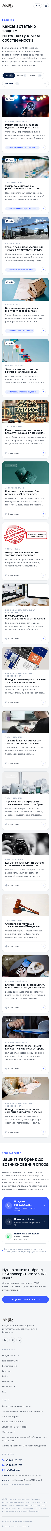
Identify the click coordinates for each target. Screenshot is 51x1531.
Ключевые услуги (10, 1360)
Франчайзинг (8, 1432)
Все (8, 75)
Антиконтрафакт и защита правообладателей (24, 1445)
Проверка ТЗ (8, 1386)
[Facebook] (5, 1340)
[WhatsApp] (19, 1340)
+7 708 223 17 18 (14, 1460)
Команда (6, 1371)
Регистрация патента (12, 1421)
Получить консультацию (24, 1299)
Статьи (35, 75)
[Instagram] (12, 1340)
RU (36, 5)
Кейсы (21, 75)
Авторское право (10, 1416)
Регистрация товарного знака (16, 1406)
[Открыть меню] (46, 5)
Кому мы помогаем (11, 1355)
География (7, 1381)
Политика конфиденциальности (15, 1526)
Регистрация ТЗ (9, 1366)
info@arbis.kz (13, 1469)
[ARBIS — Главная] (7, 6)
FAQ (4, 1391)
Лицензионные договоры (14, 1426)
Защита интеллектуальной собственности (22, 1411)
